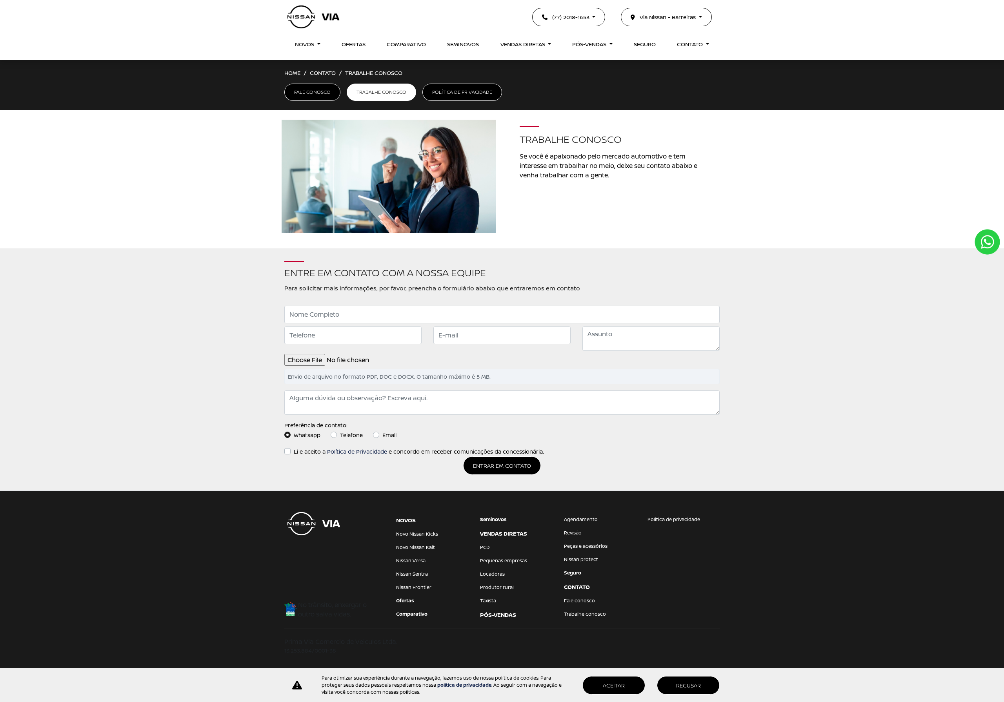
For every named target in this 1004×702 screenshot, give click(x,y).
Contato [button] (690, 44)
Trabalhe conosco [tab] (381, 92)
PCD (485, 547)
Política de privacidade (674, 519)
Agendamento (581, 519)
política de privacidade (464, 685)
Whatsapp (307, 435)
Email (389, 435)
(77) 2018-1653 (571, 17)
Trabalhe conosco (585, 614)
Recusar (688, 685)
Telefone (351, 435)
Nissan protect (581, 559)
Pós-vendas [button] (590, 44)
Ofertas (354, 44)
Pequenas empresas (503, 560)
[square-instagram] (312, 556)
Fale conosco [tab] (312, 92)
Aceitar (614, 685)
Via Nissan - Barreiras (667, 17)
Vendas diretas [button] (523, 44)
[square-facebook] (293, 556)
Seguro (645, 44)
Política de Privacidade (357, 451)
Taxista (488, 600)
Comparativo (406, 44)
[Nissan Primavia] (313, 17)
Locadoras (492, 574)
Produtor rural (497, 587)
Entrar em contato (502, 465)
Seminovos (463, 44)
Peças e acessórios (585, 546)
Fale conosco (579, 600)
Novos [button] (305, 44)
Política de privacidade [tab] (462, 92)
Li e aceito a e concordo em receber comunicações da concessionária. (419, 451)
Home (292, 73)
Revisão (573, 532)
